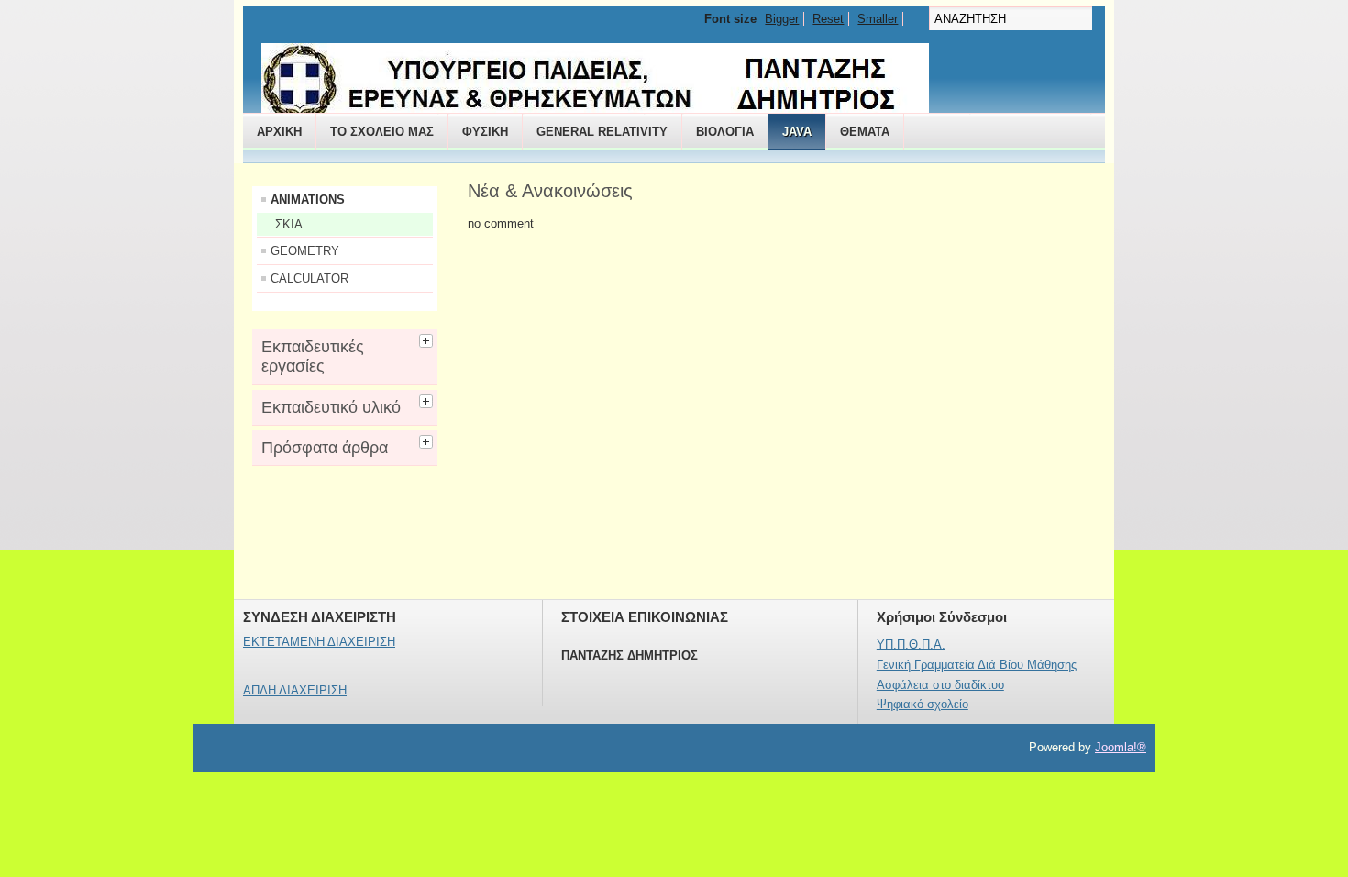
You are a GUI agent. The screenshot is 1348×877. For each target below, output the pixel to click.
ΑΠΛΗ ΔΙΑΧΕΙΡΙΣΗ (295, 690)
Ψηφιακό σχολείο (922, 704)
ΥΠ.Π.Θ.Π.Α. (911, 644)
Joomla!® (1120, 747)
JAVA (797, 132)
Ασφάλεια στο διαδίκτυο (940, 685)
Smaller (877, 19)
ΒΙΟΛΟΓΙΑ (725, 132)
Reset (828, 19)
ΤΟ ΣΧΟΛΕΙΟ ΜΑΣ (382, 132)
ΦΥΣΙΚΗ (485, 132)
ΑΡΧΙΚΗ (279, 132)
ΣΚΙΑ (289, 224)
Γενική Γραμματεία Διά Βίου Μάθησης (977, 665)
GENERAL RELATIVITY (602, 132)
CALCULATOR (309, 278)
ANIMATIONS (308, 199)
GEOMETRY (305, 251)
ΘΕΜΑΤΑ (864, 132)
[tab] (428, 338)
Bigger (782, 19)
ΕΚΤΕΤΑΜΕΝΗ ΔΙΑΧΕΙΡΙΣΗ (319, 642)
